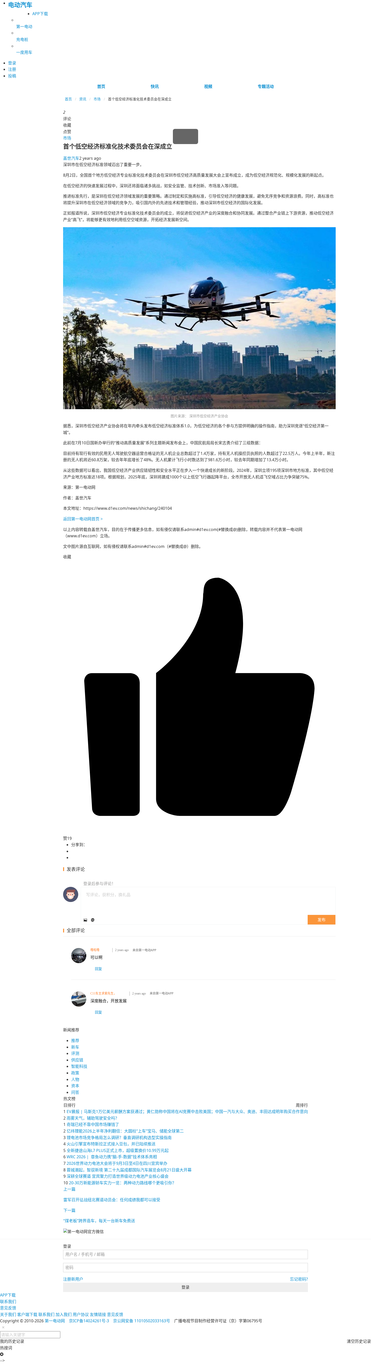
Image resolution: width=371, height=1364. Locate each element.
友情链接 (98, 1314)
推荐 (75, 1040)
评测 (75, 1053)
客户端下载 (27, 1314)
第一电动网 (55, 1321)
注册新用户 (73, 1279)
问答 (75, 1092)
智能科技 (79, 1066)
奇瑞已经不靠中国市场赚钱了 (93, 1124)
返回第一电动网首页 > (83, 519)
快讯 (155, 86)
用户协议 (81, 1314)
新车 (75, 1047)
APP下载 (40, 13)
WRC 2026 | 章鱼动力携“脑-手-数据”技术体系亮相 (112, 1157)
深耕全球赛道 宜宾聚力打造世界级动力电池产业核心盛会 (118, 1176)
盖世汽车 (71, 158)
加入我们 (64, 1314)
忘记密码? (299, 1279)
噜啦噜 (94, 950)
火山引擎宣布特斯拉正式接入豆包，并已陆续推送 (111, 1144)
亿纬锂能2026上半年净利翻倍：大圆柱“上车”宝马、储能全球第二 (125, 1131)
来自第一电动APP (144, 950)
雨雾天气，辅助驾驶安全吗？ (93, 1118)
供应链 (77, 1060)
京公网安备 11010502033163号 (141, 1321)
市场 (97, 99)
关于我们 (8, 1314)
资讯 (82, 99)
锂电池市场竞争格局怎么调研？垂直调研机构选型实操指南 (119, 1137)
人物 (75, 1079)
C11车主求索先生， (103, 993)
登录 (185, 1287)
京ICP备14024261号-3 (89, 1321)
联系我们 (8, 1301)
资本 (75, 1086)
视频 (208, 86)
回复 (98, 968)
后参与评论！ (99, 883)
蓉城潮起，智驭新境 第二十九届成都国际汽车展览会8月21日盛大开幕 (129, 1170)
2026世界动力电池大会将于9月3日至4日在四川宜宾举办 (117, 1163)
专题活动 (266, 86)
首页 (101, 86)
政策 (75, 1073)
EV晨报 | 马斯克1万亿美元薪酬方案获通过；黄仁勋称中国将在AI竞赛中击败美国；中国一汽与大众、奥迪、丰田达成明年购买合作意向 (187, 1111)
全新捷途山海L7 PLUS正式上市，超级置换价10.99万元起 (118, 1150)
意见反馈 (8, 1308)
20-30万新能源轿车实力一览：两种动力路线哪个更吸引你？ (122, 1183)
